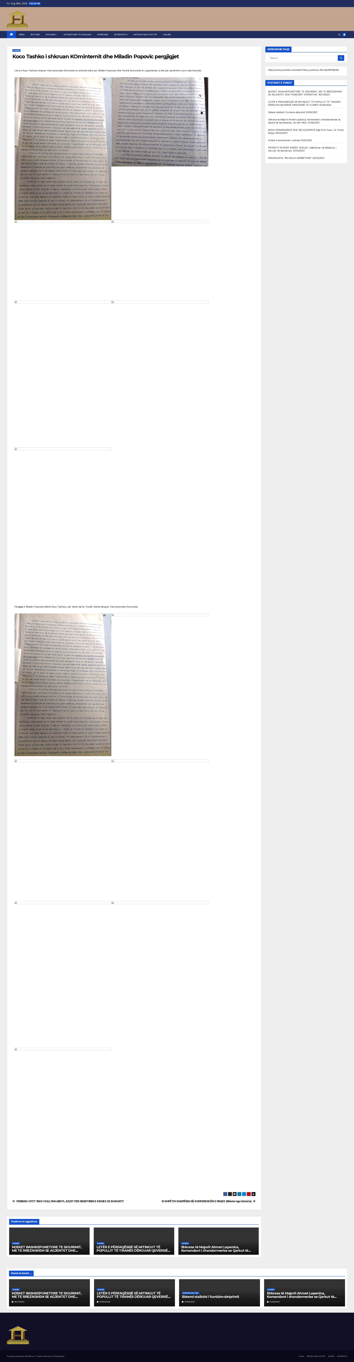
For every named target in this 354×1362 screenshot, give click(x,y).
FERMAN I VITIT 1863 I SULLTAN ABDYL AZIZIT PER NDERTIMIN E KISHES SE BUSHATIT (70, 1201)
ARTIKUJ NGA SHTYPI (145, 34)
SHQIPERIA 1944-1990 (190, 1293)
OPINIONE (102, 34)
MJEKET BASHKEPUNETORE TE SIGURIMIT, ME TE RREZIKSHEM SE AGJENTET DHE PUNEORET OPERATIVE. (47, 1250)
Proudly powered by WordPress (21, 1356)
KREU (22, 34)
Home (301, 1356)
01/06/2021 (275, 1302)
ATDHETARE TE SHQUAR (77, 34)
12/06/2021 (189, 1302)
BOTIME (35, 34)
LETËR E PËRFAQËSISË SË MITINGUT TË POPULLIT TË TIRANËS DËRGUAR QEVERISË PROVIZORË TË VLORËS (132, 1250)
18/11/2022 (19, 1302)
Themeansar (58, 1356)
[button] (339, 34)
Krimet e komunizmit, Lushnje (284, 140)
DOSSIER (51, 34)
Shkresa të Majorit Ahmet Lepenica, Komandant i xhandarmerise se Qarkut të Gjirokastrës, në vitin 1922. (214, 1250)
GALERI (167, 34)
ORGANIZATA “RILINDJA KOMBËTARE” (290, 158)
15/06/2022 (104, 1302)
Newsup (46, 1356)
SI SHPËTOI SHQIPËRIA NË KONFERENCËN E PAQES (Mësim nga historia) (206, 1201)
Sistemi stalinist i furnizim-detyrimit (286, 112)
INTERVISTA (120, 34)
